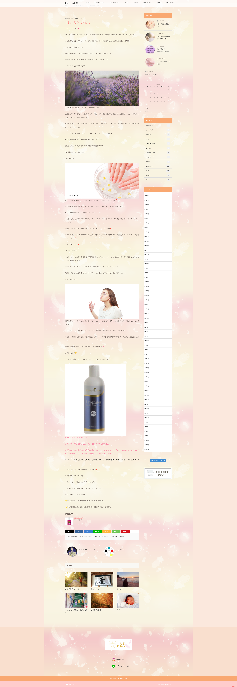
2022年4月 (146, 359)
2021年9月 (146, 390)
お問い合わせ (147, 2)
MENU (126, 2)
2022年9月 (146, 336)
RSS (73, 684)
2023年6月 (146, 295)
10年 (118, 610)
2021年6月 (146, 404)
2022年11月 (147, 327)
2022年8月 (146, 340)
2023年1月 (146, 318)
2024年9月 (146, 227)
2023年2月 (146, 313)
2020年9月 (146, 440)
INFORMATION (100, 2)
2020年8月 (146, 445)
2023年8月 (146, 286)
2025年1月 (146, 214)
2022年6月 (146, 349)
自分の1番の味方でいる (72, 589)
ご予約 (136, 2)
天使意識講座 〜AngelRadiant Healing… (163, 50)
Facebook (66, 684)
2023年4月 (146, 304)
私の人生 (157, 175)
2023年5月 (146, 300)
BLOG (158, 2)
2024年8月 (146, 232)
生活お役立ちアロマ (80, 518)
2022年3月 (146, 363)
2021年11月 (147, 381)
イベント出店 (157, 130)
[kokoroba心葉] (118, 648)
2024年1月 (146, 263)
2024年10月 (147, 223)
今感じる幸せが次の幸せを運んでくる (163, 38)
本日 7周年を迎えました (163, 25)
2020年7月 (146, 449)
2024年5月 (146, 245)
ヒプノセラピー (114, 2)
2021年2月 (146, 417)
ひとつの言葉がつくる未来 (163, 63)
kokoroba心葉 (72, 2)
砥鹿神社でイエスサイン (152, 74)
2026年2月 (146, 205)
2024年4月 (146, 250)
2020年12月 (147, 426)
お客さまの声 (170, 2)
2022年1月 (146, 372)
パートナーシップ (157, 143)
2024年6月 (146, 241)
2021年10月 (147, 386)
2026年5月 (146, 200)
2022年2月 (146, 368)
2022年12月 (147, 322)
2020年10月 (147, 436)
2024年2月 (146, 259)
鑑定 (157, 179)
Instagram (70, 684)
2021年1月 (146, 422)
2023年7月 (146, 291)
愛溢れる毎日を (79, 18)
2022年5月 (146, 354)
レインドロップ (157, 157)
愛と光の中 (120, 589)
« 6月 (146, 111)
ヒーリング (157, 148)
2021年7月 (146, 399)
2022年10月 (147, 331)
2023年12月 (147, 268)
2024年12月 (147, 218)
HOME (88, 2)
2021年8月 (146, 395)
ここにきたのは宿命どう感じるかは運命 (76, 611)
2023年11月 (147, 272)
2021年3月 (146, 413)
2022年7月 (146, 345)
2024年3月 (146, 254)
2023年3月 (146, 309)
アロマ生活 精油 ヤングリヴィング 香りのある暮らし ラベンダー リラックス (103, 536)
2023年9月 (146, 282)
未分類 (157, 170)
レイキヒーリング (157, 152)
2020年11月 (147, 431)
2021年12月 (147, 377)
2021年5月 (146, 408)
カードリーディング (157, 139)
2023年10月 (147, 277)
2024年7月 (146, 236)
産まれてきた (95, 589)
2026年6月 (146, 195)
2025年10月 (147, 209)
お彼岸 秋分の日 (96, 610)
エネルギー (157, 134)
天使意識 (157, 161)
